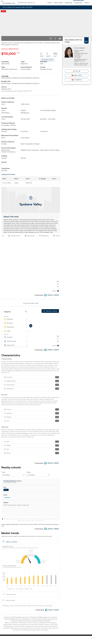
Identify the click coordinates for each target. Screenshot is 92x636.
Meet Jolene (58, 3)
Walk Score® (34, 303)
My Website (78, 79)
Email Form (77, 75)
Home (50, 3)
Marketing (68, 3)
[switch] (51, 38)
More (87, 3)
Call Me (77, 71)
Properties (78, 3)
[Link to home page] (9, 2)
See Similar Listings (47, 59)
